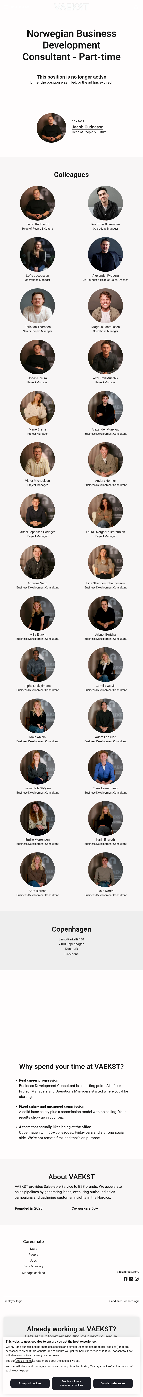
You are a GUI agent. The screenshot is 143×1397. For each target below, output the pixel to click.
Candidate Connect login (124, 1301)
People (33, 1254)
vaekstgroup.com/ (128, 1271)
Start (33, 1248)
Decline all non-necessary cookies (71, 1383)
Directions (71, 954)
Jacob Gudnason (87, 127)
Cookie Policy (24, 1360)
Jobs (33, 1260)
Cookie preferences (113, 1383)
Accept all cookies (30, 1383)
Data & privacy (33, 1266)
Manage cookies (33, 1273)
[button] (136, 7)
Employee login (12, 1301)
